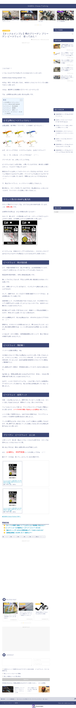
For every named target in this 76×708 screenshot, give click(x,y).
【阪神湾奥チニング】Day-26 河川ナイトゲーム (64, 115)
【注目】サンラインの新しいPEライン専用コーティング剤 (64, 126)
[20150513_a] (20, 148)
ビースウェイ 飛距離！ (10, 108)
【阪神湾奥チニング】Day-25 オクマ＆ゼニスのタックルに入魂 (64, 145)
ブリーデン (21, 536)
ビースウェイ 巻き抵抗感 (11, 106)
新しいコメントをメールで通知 (12, 673)
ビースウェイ (14, 536)
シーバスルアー (6, 536)
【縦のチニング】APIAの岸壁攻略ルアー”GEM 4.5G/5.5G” (25, 530)
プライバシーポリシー (7, 702)
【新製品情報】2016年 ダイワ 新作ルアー (19, 532)
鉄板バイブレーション (41, 536)
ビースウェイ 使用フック (11, 109)
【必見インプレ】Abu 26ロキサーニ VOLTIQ (64, 139)
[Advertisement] (25, 54)
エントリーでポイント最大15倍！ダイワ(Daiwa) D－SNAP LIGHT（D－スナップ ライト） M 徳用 (12, 509)
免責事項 (16, 702)
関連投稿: (9, 113)
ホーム (5, 2)
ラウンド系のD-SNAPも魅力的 (12, 104)
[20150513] (20, 246)
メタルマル (33, 536)
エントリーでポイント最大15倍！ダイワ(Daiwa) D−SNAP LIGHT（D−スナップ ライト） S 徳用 (12, 482)
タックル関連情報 (6, 30)
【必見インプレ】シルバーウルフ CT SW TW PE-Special (64, 120)
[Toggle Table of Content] (20, 100)
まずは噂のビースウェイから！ (12, 102)
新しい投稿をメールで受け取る (12, 676)
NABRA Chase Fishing (38, 6)
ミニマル (26, 536)
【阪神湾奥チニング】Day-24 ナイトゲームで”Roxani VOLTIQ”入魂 (64, 151)
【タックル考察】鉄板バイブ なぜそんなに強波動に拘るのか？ (25, 525)
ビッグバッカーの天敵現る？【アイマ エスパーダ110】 (23, 528)
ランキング (14, 2)
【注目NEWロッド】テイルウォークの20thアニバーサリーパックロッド (65, 133)
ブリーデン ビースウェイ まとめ (13, 111)
